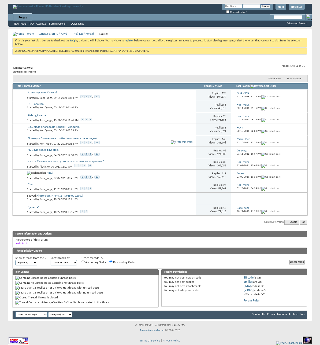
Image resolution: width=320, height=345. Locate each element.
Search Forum (294, 78)
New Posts (20, 23)
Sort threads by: (60, 258)
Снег (31, 184)
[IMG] (247, 286)
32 (224, 162)
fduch (43, 166)
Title (18, 86)
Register (296, 6)
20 (97, 96)
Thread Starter (32, 86)
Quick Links (77, 23)
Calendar (41, 23)
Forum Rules (252, 300)
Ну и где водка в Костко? (44, 149)
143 (224, 139)
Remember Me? (238, 12)
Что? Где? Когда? (83, 33)
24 (224, 185)
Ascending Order (95, 262)
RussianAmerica (277, 314)
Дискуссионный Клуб (53, 33)
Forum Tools (274, 78)
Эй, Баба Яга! (36, 104)
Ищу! (50, 172)
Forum (23, 17)
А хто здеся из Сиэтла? (42, 92)
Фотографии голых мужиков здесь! (60, 195)
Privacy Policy (171, 340)
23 (224, 116)
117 (224, 173)
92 (224, 150)
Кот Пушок (46, 107)
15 (97, 142)
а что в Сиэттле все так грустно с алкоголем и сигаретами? (66, 161)
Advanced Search (297, 23)
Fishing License (37, 115)
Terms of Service (150, 340)
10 (97, 154)
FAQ (31, 23)
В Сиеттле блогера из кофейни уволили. (54, 126)
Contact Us (258, 314)
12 (97, 177)
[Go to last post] (270, 96)
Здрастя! (33, 207)
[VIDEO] (248, 290)
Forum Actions (57, 23)
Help (281, 6)
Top (303, 222)
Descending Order (124, 262)
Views (218, 86)
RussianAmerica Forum (152, 330)
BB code (249, 277)
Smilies (248, 281)
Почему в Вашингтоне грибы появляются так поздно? (62, 138)
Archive (293, 314)
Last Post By (243, 86)
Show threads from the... (30, 258)
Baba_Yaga (46, 98)
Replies (208, 86)
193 (224, 93)
